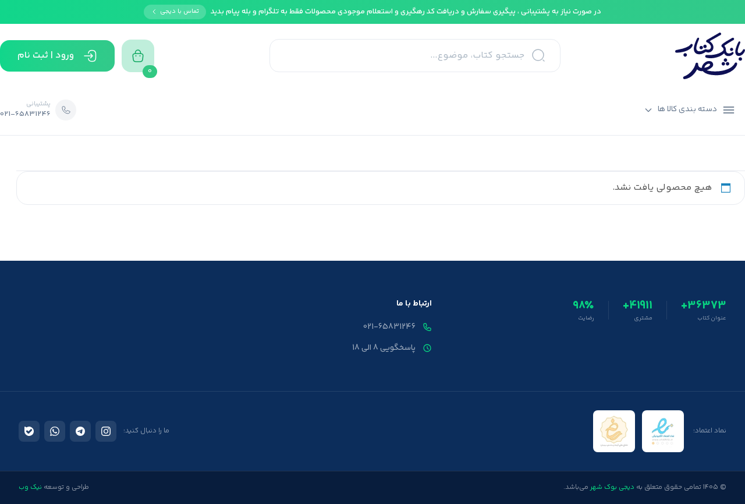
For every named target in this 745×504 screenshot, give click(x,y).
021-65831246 (389, 327)
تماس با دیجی (179, 11)
